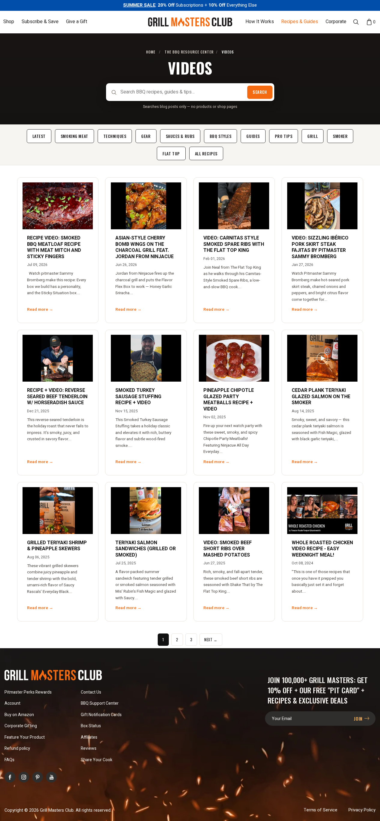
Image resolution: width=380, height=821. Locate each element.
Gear (145, 136)
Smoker (340, 136)
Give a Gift (76, 22)
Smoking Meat (74, 136)
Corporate (336, 22)
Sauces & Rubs (180, 136)
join (359, 718)
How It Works (259, 22)
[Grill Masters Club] (190, 21)
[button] (8, 22)
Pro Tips (283, 136)
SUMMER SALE (139, 5)
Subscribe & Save (40, 22)
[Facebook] (10, 777)
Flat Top (171, 153)
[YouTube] (51, 777)
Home (150, 51)
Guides (253, 136)
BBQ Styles (221, 136)
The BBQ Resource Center (189, 51)
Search (260, 92)
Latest (39, 136)
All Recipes (206, 153)
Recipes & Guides (299, 22)
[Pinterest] (37, 777)
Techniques (114, 136)
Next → (210, 639)
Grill (312, 136)
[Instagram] (23, 777)
